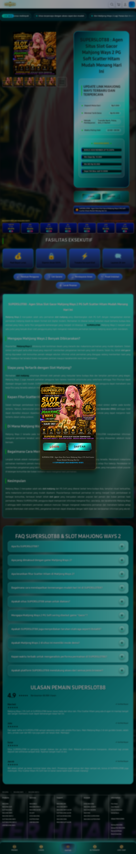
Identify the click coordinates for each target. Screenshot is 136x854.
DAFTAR (80, 446)
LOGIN (54, 446)
